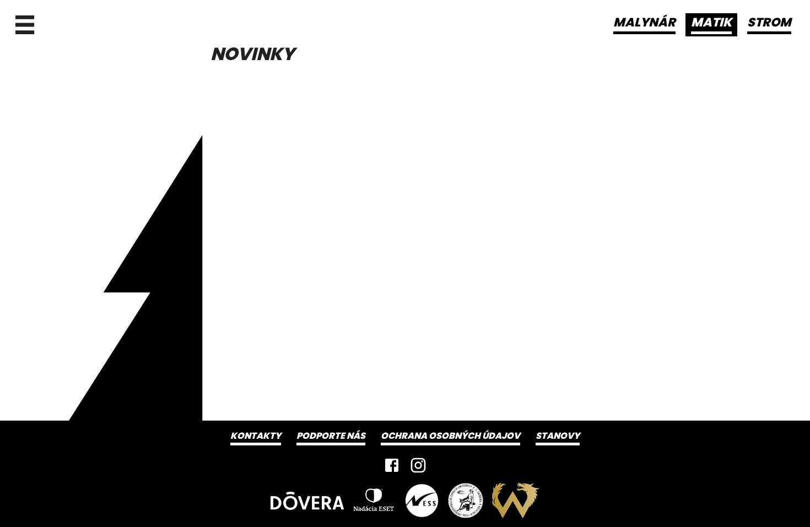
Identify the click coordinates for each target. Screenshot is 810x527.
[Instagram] (418, 465)
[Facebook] (392, 465)
